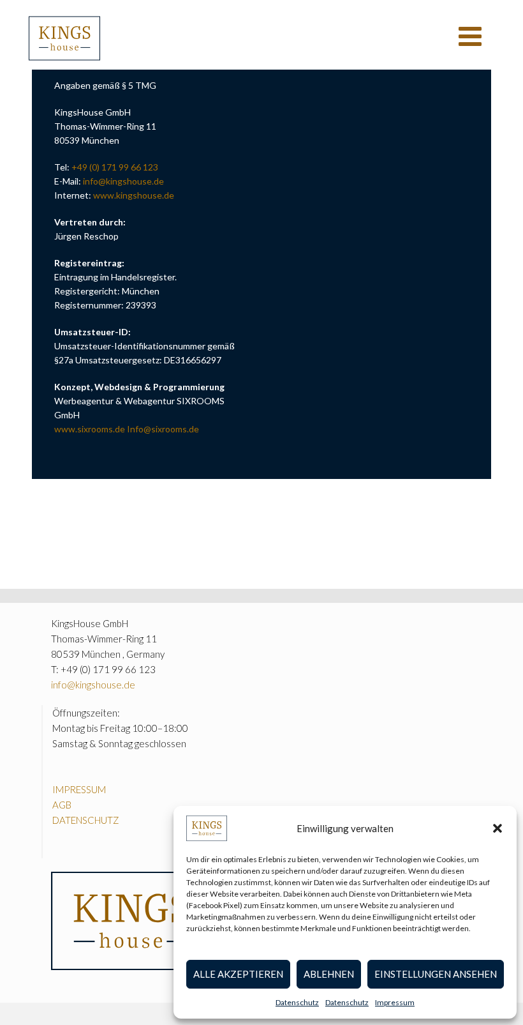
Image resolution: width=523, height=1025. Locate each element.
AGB (61, 804)
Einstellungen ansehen (435, 974)
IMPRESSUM (79, 789)
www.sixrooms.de (89, 428)
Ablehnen (329, 974)
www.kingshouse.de (133, 195)
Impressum (395, 1002)
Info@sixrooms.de (163, 428)
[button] (497, 828)
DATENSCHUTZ (85, 820)
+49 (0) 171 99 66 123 (114, 167)
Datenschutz (297, 1002)
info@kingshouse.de (123, 181)
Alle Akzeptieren (238, 974)
